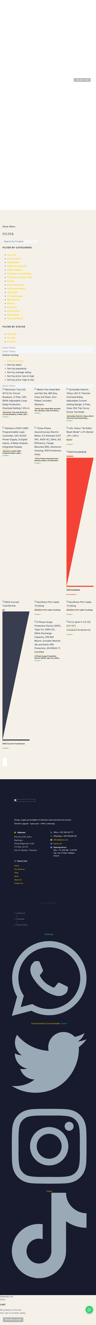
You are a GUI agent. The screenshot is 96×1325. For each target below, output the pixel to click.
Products (69, 438)
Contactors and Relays (74, 414)
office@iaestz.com (61, 840)
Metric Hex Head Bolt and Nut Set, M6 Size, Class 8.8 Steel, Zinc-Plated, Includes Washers (47, 410)
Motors (37, 456)
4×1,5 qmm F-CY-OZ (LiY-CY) (78, 630)
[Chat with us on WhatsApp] (89, 1309)
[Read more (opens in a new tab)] (48, 105)
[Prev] (5, 760)
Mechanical (38, 407)
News (16, 876)
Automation (6, 449)
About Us (18, 880)
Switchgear (6, 410)
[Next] (5, 764)
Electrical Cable (72, 628)
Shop (16, 873)
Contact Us (18, 883)
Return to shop (13, 1320)
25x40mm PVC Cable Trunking (79, 610)
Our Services (19, 869)
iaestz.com (58, 844)
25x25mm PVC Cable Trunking (47, 610)
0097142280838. (73, 590)
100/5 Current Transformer (13, 744)
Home (16, 866)
